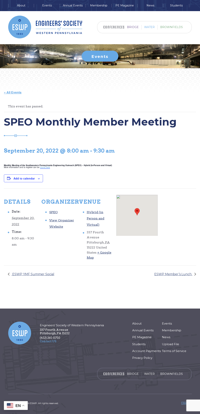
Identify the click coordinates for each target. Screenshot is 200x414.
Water (149, 27)
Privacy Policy (142, 358)
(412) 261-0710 (50, 338)
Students (176, 5)
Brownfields (171, 27)
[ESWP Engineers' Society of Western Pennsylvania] (45, 27)
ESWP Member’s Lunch (173, 274)
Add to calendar (24, 178)
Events (47, 5)
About (21, 5)
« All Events (12, 92)
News (150, 5)
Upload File (170, 344)
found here (45, 167)
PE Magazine (124, 5)
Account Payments (146, 351)
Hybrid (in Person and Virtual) (95, 218)
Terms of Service (174, 351)
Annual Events (73, 5)
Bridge (133, 27)
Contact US (48, 341)
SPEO (53, 212)
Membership (98, 5)
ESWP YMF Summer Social (33, 274)
